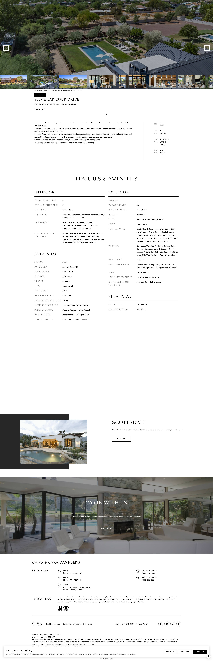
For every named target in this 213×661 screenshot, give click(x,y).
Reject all (170, 652)
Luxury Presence (84, 624)
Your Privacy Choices (106, 658)
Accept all (200, 652)
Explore (121, 438)
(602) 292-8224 (148, 580)
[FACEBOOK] (160, 624)
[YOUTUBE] (166, 624)
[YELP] (178, 624)
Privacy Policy (141, 624)
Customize (185, 652)
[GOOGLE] (172, 624)
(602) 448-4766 (148, 573)
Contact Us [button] (106, 528)
